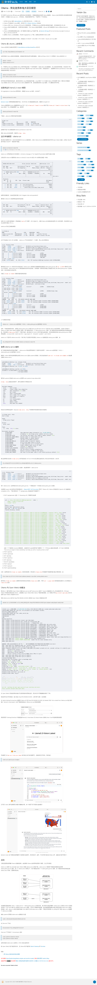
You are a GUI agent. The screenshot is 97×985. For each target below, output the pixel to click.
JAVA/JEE (89, 115)
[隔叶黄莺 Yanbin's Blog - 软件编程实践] (10, 2)
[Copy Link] (51, 11)
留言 (30, 1)
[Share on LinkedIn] (49, 11)
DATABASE (81, 130)
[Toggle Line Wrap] (69, 241)
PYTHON (80, 118)
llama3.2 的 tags (45, 31)
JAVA (80, 115)
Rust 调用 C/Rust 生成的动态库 (86, 37)
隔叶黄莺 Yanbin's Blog (43, 958)
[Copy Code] (66, 117)
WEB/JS (80, 121)
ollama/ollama (18, 21)
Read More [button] (81, 25)
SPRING (80, 167)
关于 (35, 1)
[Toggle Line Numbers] (69, 117)
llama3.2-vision (5, 102)
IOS (79, 173)
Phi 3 (26, 23)
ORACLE (80, 176)
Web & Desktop (34, 946)
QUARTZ (89, 121)
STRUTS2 (81, 170)
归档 (26, 1)
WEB (89, 118)
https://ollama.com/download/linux (27, 47)
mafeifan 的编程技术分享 (84, 192)
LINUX (88, 124)
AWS (90, 130)
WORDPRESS (81, 164)
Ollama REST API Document (31, 489)
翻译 (87, 158)
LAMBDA (90, 170)
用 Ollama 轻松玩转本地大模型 (12, 954)
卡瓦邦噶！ (80, 187)
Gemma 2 (34, 23)
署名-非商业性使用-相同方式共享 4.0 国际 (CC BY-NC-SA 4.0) (32, 961)
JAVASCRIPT (90, 167)
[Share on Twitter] (44, 11)
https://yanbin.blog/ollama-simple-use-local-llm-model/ (20, 958)
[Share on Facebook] (46, 11)
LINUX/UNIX (81, 127)
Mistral (29, 23)
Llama (27, 11)
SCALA (80, 124)
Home (21, 1)
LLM (86, 173)
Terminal (43, 946)
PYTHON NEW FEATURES (84, 150)
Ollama (34, 11)
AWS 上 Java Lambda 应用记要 (86, 43)
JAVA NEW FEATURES (83, 147)
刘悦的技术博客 (82, 189)
